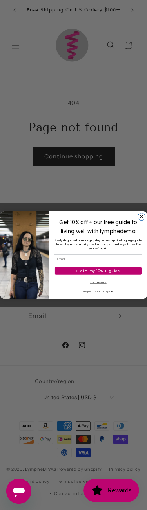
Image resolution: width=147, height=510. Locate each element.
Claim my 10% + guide (98, 271)
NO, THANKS (98, 282)
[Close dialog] (141, 217)
